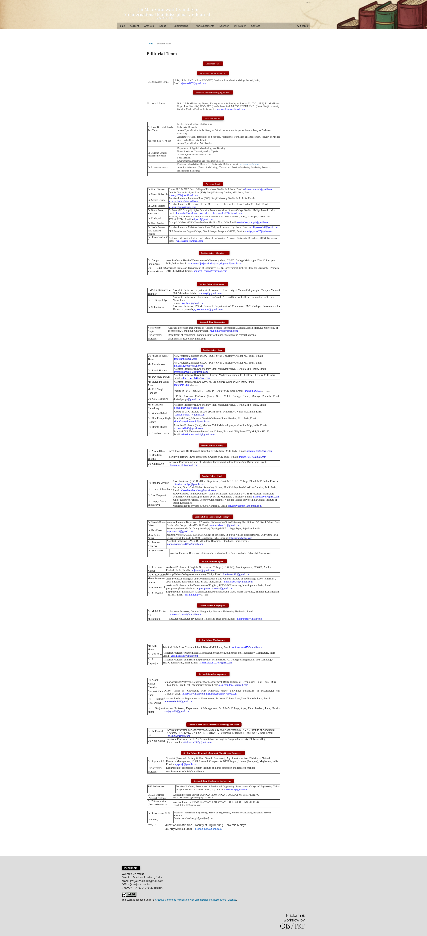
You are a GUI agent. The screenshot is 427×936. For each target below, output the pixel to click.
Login (307, 2)
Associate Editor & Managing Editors (213, 92)
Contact (255, 25)
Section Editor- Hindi (213, 476)
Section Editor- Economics (213, 322)
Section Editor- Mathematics (213, 640)
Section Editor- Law (213, 350)
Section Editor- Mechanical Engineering (213, 781)
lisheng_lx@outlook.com (208, 829)
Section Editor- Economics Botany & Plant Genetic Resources (213, 753)
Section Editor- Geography (213, 605)
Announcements (205, 25)
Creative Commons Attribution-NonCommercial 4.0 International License (195, 899)
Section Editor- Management (213, 674)
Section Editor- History (213, 445)
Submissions (181, 25)
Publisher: (131, 868)
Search (304, 25)
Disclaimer (240, 25)
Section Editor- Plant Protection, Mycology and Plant (214, 724)
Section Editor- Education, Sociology (213, 517)
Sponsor (224, 25)
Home (121, 25)
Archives (149, 25)
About (162, 25)
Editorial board (213, 63)
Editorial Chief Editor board (213, 73)
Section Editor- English (213, 561)
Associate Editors (213, 118)
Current (134, 25)
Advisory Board (213, 184)
